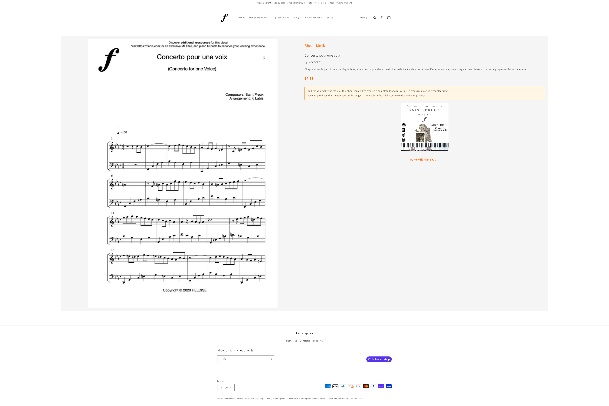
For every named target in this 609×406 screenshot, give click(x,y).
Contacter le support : (311, 340)
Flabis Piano (229, 399)
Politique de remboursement (313, 398)
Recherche (291, 340)
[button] (259, 17)
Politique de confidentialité (286, 398)
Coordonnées (356, 398)
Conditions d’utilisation (338, 398)
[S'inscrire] (270, 359)
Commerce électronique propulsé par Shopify (253, 399)
